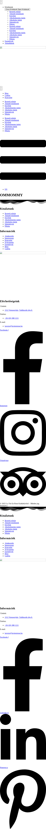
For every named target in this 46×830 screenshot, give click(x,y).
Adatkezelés (9, 236)
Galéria (7, 249)
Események (9, 245)
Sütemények (14, 22)
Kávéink (12, 16)
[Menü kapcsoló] (1, 2)
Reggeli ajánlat (15, 12)
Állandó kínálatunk (16, 14)
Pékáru (12, 24)
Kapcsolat (8, 240)
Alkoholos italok (15, 20)
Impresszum (9, 238)
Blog (6, 247)
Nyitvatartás (9, 242)
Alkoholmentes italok (17, 18)
